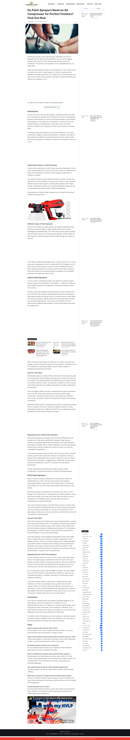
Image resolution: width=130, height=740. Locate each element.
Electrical (90, 4)
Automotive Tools (86, 625)
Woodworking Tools (86, 621)
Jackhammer (85, 567)
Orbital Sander (85, 561)
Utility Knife (85, 563)
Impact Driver (85, 547)
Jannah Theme (38, 738)
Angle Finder (85, 590)
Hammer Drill (85, 556)
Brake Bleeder (85, 636)
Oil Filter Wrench (86, 645)
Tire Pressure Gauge (87, 638)
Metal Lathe (85, 576)
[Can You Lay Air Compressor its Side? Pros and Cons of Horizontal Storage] (31, 343)
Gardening (60, 4)
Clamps (84, 565)
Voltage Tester (85, 618)
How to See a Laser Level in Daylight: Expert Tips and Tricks (96, 15)
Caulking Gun (85, 569)
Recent (98, 8)
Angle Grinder (85, 545)
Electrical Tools (85, 616)
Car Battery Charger (86, 634)
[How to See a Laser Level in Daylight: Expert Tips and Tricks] (85, 63)
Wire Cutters (85, 572)
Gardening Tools (86, 610)
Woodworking (70, 4)
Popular (86, 8)
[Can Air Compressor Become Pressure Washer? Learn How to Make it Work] (56, 351)
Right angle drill (85, 605)
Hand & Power (80, 4)
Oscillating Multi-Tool (87, 594)
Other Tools (98, 4)
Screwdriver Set (86, 578)
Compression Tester (86, 647)
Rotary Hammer (86, 587)
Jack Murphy (30, 21)
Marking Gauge (85, 603)
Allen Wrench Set (86, 607)
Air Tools (84, 585)
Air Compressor (85, 627)
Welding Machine (86, 552)
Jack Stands (85, 632)
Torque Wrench (85, 629)
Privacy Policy (67, 733)
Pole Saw (84, 614)
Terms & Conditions (75, 733)
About (47, 733)
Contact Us (60, 733)
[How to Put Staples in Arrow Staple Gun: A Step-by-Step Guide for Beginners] (85, 473)
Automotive (51, 4)
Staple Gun (84, 549)
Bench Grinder (85, 581)
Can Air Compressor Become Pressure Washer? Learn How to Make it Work (68, 352)
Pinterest (82, 733)
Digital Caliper (85, 598)
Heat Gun (84, 554)
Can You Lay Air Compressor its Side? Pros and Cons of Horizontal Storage (43, 344)
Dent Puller (84, 643)
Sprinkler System (86, 612)
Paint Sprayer (85, 540)
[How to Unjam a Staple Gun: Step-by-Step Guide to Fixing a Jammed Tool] (85, 268)
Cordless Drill (85, 538)
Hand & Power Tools (86, 536)
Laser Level (85, 558)
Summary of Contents (50, 107)
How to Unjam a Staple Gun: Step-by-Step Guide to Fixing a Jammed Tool (96, 220)
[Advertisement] (51, 91)
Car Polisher (85, 641)
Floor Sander (85, 574)
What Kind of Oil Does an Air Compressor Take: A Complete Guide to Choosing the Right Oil (68, 344)
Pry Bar (84, 601)
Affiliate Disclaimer (54, 733)
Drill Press (84, 543)
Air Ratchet (84, 650)
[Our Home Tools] (31, 3)
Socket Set (84, 583)
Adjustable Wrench (86, 592)
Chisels (84, 623)
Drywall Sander (85, 596)
